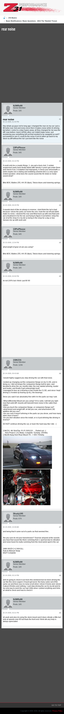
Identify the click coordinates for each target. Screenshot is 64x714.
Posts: (15, 111)
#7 (60, 527)
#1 (60, 119)
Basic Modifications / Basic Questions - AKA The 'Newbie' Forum (31, 21)
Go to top (56, 705)
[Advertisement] (32, 67)
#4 (60, 243)
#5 (60, 276)
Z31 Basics (12, 18)
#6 (60, 373)
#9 (60, 613)
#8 (60, 575)
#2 (60, 161)
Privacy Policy (57, 711)
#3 (60, 205)
